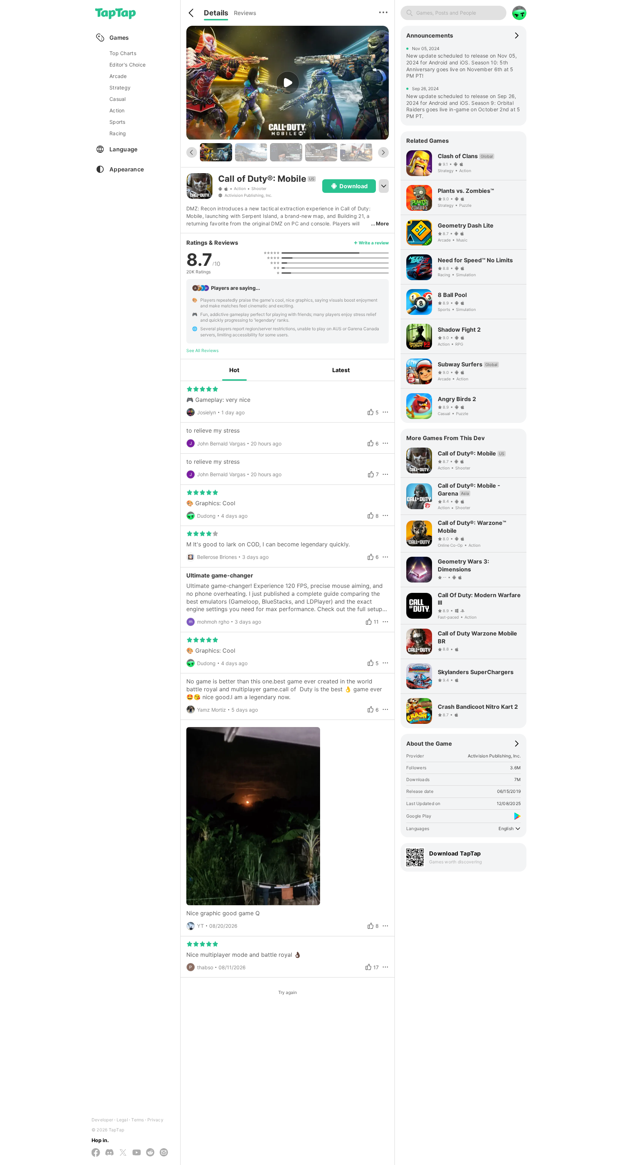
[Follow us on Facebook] (96, 1153)
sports (117, 122)
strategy (120, 87)
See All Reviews (202, 350)
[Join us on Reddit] (150, 1152)
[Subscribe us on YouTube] (136, 1152)
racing (117, 133)
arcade (118, 76)
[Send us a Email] (164, 1152)
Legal (122, 1119)
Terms (137, 1119)
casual (117, 99)
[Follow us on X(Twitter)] (123, 1153)
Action (240, 188)
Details (216, 13)
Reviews (245, 12)
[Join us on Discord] (109, 1152)
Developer (102, 1119)
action (117, 110)
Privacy (155, 1119)
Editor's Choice (127, 65)
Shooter (258, 188)
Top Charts (122, 53)
